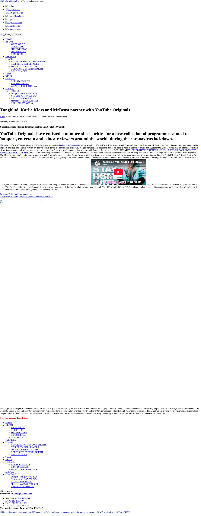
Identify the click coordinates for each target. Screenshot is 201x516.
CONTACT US (12, 91)
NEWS (8, 76)
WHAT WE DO (18, 44)
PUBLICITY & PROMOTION (24, 66)
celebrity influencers (69, 145)
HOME (8, 39)
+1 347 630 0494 (22, 498)
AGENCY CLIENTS (20, 81)
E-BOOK (9, 88)
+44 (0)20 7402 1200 (22, 494)
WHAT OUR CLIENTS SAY (24, 86)
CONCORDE (17, 54)
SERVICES (10, 56)
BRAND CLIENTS (20, 83)
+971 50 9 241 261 (19, 503)
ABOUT (9, 42)
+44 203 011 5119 (21, 506)
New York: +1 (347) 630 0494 (24, 96)
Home (2, 116)
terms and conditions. (18, 418)
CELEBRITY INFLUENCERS (25, 64)
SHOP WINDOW (19, 49)
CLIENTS (10, 78)
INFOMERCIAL (18, 51)
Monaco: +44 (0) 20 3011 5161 (24, 101)
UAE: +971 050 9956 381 (22, 103)
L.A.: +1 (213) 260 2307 (21, 98)
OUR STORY (17, 46)
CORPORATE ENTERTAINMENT (27, 69)
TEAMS (9, 59)
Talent (8, 74)
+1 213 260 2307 (16, 501)
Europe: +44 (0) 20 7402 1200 (24, 93)
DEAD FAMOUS (19, 71)
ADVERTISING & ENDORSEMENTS (28, 61)
